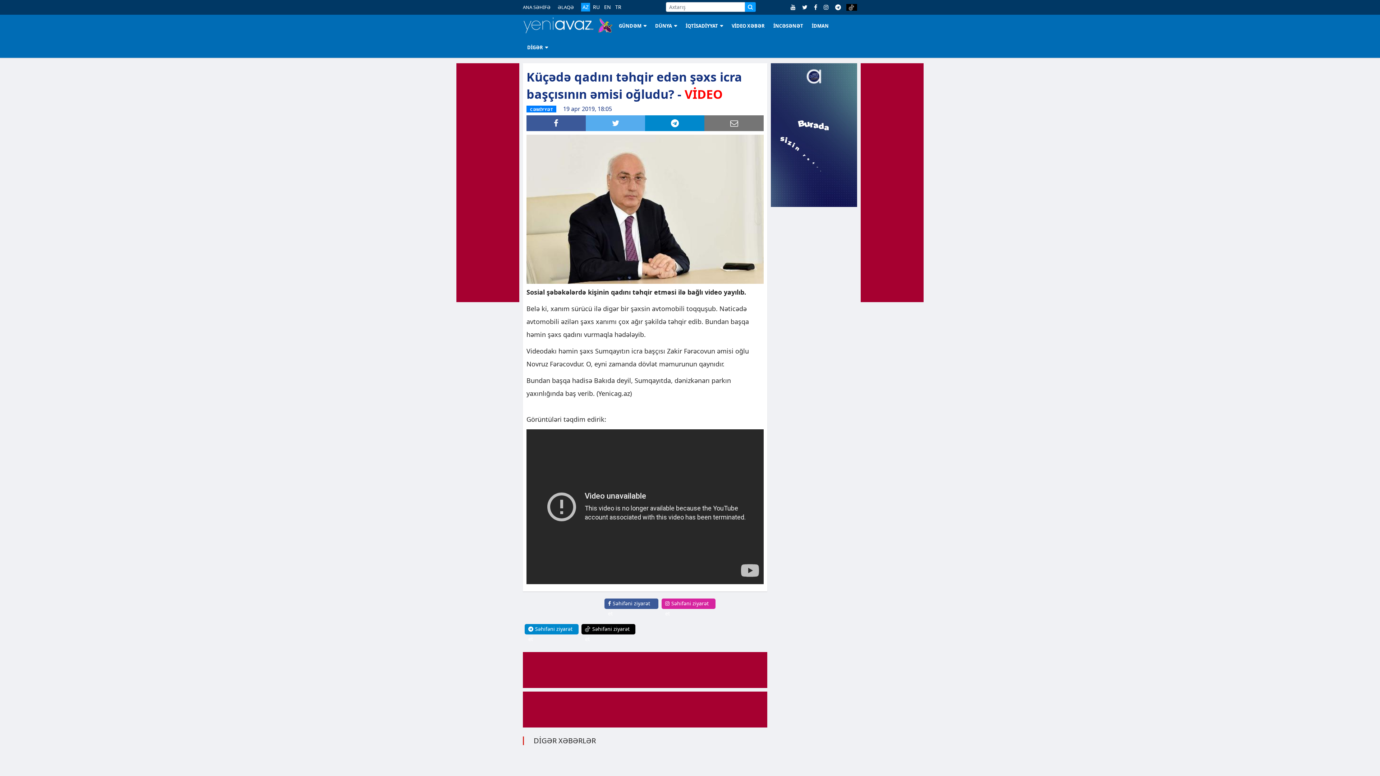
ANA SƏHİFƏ (537, 7)
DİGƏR (535, 47)
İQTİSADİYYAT (702, 26)
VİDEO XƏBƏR (748, 26)
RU (596, 7)
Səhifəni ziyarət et (629, 608)
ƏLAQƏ (566, 7)
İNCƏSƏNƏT (788, 26)
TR (618, 7)
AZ (586, 7)
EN (607, 7)
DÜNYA (663, 26)
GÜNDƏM (630, 26)
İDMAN (820, 26)
